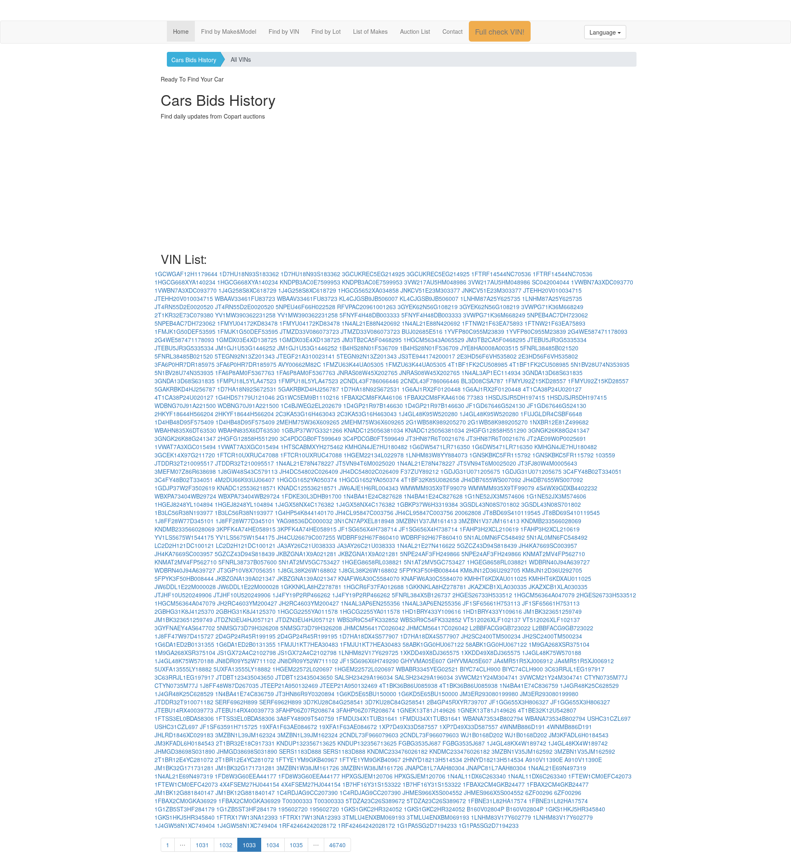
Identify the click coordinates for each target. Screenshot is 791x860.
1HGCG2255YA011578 (307, 611)
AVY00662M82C (299, 364)
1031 (202, 845)
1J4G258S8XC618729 (247, 290)
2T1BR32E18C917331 (245, 743)
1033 (249, 845)
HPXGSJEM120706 (367, 776)
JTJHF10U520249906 (183, 595)
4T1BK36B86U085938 (408, 685)
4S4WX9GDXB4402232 (566, 488)
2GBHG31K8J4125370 (184, 611)
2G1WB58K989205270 (436, 422)
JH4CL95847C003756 (364, 512)
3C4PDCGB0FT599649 (310, 438)
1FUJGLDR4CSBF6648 (551, 414)
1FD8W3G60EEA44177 (245, 776)
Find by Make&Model (228, 31)
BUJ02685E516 (422, 331)
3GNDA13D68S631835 (552, 372)
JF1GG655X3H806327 (519, 702)
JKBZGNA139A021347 (245, 578)
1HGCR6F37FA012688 (373, 587)
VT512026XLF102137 (492, 619)
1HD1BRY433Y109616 (431, 611)
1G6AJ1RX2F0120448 (431, 389)
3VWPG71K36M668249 (552, 307)
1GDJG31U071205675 (470, 471)
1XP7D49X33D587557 (408, 726)
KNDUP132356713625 (306, 743)
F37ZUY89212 (419, 471)
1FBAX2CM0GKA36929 (185, 801)
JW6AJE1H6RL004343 (368, 488)
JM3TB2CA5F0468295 (372, 340)
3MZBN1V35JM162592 (521, 751)
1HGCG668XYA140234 (184, 282)
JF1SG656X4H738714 (367, 529)
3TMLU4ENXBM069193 (373, 817)
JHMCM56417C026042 (374, 628)
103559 (605, 455)
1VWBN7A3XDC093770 (602, 282)
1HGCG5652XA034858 (368, 290)
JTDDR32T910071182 (183, 702)
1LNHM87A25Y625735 (490, 298)
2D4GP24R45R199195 (245, 636)
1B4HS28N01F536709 (368, 348)
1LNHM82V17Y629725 (368, 652)
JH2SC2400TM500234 (491, 636)
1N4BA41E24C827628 (372, 496)
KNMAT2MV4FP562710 (554, 554)
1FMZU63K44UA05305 (353, 364)
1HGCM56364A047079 (544, 595)
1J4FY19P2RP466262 (301, 595)
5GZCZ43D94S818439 (487, 545)
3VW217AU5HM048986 (435, 282)
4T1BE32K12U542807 (547, 710)
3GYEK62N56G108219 (428, 307)
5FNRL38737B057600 (247, 562)
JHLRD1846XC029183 (183, 735)
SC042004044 (550, 282)
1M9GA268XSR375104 (559, 644)
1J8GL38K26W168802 (307, 570)
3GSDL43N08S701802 (490, 504)
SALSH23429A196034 (364, 677)
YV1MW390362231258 (245, 315)
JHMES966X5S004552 (432, 792)
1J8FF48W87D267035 (229, 685)
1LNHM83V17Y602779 (501, 817)
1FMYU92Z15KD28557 (535, 381)
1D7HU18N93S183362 (249, 274)
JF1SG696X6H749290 (369, 661)
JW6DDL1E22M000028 (185, 587)
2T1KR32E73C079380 (183, 315)
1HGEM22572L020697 (302, 669)
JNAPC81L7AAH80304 (435, 768)
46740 (337, 845)
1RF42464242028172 (307, 825)
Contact (452, 31)
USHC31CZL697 (609, 718)
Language (604, 32)
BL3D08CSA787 (482, 381)
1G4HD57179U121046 (245, 397)
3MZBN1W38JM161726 (307, 768)
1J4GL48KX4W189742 (516, 743)
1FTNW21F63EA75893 (492, 323)
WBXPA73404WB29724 (185, 496)
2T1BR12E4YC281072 (183, 759)
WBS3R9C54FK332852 (367, 619)
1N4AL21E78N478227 (305, 463)
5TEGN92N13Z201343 (245, 356)
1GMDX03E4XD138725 (246, 340)
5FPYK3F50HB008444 (429, 570)
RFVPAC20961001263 (366, 307)
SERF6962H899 (236, 702)
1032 (225, 845)
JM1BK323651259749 (553, 611)
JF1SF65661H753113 (491, 603)
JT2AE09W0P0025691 (556, 438)
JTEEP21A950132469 (289, 685)
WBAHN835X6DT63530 (185, 430)
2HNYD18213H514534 (432, 759)
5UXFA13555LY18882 (183, 669)
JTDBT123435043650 (245, 677)
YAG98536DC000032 (304, 521)
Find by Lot (326, 31)
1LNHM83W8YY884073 (436, 455)
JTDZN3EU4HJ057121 (244, 619)
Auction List (415, 31)
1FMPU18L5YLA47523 (246, 381)
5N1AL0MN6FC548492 (494, 537)
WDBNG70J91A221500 (185, 405)
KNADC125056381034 (373, 430)
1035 (296, 845)
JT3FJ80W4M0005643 (547, 463)
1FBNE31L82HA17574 (497, 801)
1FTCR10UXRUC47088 (247, 455)
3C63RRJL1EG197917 (574, 669)
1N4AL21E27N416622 (426, 545)
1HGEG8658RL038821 (372, 562)
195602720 (293, 809)
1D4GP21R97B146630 (373, 405)
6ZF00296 (538, 792)
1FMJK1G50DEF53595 (184, 331)
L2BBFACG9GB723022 (500, 628)
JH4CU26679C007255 (305, 537)
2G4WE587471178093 (597, 331)
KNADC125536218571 (246, 488)
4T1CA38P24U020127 (552, 389)
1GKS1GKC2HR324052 (371, 809)
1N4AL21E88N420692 (371, 323)
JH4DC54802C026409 (308, 471)
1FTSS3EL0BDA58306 (184, 718)
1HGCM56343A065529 (433, 340)
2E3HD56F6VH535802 (487, 356)
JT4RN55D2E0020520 (183, 307)
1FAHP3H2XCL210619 (489, 529)
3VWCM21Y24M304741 (486, 677)
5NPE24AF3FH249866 (430, 554)
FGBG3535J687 (419, 743)
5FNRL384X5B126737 (421, 595)
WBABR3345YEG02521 (427, 669)
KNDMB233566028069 (551, 521)
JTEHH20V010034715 (552, 290)
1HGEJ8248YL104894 (183, 504)
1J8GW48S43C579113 (248, 471)
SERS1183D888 (300, 751)
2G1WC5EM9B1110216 (307, 397)
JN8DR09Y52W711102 (245, 661)
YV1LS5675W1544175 (184, 537)
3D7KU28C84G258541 (333, 702)
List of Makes (370, 31)
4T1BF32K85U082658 (430, 479)
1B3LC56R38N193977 (183, 512)
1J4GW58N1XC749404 (184, 825)
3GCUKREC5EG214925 (373, 274)
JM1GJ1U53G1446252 (245, 348)
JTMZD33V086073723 (309, 331)
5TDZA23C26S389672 (375, 801)
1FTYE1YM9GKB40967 (306, 759)
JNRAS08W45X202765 (367, 372)
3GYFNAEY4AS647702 (184, 628)
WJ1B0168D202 (482, 735)
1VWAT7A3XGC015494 (185, 447)
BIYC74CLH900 (480, 669)
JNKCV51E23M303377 (430, 290)
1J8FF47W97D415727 (184, 636)
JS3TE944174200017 (426, 356)
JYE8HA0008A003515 (489, 348)
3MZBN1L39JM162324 (245, 735)
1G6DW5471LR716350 (439, 447)
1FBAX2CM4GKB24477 (494, 784)
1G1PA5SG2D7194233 (427, 825)
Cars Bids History (193, 60)
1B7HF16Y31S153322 (371, 784)
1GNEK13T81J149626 (426, 710)
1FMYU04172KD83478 (247, 323)
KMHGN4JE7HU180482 (376, 447)
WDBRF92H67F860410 (368, 537)
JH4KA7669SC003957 (548, 545)
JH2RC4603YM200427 (247, 603)
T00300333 (297, 801)
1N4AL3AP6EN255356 (370, 603)
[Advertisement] (395, 186)
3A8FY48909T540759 (305, 718)
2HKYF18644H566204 (183, 414)
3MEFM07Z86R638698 (185, 471)
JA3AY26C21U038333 (306, 545)
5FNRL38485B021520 (549, 348)
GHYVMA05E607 (422, 661)
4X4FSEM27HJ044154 (249, 784)
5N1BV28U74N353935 (600, 364)
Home (181, 31)
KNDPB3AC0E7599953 (310, 282)
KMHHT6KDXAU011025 (495, 578)
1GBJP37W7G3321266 (311, 430)
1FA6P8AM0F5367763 (244, 372)
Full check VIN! (499, 31)
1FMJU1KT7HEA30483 (307, 644)
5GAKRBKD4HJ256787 (184, 389)
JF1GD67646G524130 (495, 405)
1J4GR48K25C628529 (589, 685)
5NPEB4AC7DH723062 (557, 315)
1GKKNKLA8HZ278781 (311, 587)
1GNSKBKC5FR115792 (500, 455)
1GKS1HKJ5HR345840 (575, 809)
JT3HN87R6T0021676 (435, 438)
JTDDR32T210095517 (183, 463)
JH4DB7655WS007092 (491, 479)
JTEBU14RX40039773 (183, 710)
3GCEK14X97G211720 (184, 455)
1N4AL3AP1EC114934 (491, 372)
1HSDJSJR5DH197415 (515, 397)
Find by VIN (284, 31)
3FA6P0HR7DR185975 (184, 364)
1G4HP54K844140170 (304, 512)
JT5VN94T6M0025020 (365, 463)
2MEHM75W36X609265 (307, 422)
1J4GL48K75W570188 (551, 652)
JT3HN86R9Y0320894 (305, 694)
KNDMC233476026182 (397, 751)
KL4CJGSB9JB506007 (368, 298)
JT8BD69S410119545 (512, 512)
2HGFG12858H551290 (496, 430)
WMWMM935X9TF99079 (433, 488)
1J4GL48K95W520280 (428, 414)
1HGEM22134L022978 (374, 455)
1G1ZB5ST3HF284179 (184, 809)
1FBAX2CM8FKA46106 (371, 397)
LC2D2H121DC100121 (184, 545)
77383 (475, 397)
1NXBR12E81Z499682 (559, 422)
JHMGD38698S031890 (184, 751)
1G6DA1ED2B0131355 (184, 644)
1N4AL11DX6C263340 (476, 776)
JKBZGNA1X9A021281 (306, 554)
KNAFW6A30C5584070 (369, 578)
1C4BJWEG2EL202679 (311, 405)
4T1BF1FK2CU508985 (478, 364)
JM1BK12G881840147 (184, 792)
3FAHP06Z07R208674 (305, 710)
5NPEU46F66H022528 (305, 307)
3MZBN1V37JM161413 (426, 521)
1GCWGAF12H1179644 (186, 274)
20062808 (468, 512)
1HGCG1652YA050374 (306, 479)
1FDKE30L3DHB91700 (311, 496)
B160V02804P (485, 809)
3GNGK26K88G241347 (559, 430)
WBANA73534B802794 (493, 718)
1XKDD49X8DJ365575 (429, 652)
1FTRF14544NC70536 (501, 274)
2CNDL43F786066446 (369, 381)
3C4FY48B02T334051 (592, 471)
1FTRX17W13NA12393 (247, 817)
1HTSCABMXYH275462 (312, 447)
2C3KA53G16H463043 (305, 414)
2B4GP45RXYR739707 (457, 702)
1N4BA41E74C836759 (528, 685)
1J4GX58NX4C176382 (304, 504)
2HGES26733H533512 (482, 595)
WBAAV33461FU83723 (245, 298)
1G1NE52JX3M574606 (494, 496)
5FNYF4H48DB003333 (369, 315)
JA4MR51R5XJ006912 (523, 661)
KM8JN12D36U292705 (490, 570)
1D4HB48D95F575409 (184, 422)
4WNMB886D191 (522, 726)
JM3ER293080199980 (489, 694)
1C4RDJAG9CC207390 (307, 792)
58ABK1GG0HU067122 (433, 644)
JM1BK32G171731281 (184, 768)
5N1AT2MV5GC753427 (309, 562)
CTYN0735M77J (605, 677)
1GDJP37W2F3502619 (184, 488)
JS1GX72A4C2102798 (246, 652)
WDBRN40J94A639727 (559, 562)
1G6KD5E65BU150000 (366, 694)
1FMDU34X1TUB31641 (367, 718)
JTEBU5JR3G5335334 (557, 340)
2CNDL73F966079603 (368, 735)
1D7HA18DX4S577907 (368, 636)
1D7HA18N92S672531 (246, 389)
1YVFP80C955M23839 (474, 331)
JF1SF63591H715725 (228, 726)
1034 (272, 845)
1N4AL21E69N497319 (557, 768)
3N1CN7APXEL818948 (364, 521)
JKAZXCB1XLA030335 (497, 587)
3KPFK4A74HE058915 (246, 529)
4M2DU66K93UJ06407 (245, 479)
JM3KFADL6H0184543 (578, 735)
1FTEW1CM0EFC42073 (600, 776)
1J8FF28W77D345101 (184, 521)
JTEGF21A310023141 (305, 356)
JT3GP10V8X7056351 (246, 570)
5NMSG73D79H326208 (247, 628)
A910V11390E (544, 759)
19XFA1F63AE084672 (288, 726)
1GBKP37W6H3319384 (427, 504)
